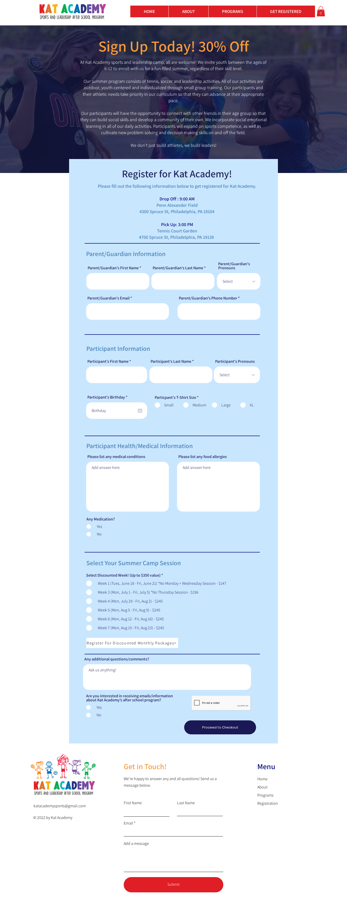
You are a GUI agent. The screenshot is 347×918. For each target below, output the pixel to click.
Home (262, 779)
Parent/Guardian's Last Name (178, 268)
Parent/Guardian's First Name (113, 268)
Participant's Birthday (108, 397)
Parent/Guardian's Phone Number (208, 298)
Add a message (136, 844)
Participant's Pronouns (235, 361)
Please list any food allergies (202, 457)
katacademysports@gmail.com (60, 806)
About (262, 787)
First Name (133, 803)
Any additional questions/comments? (116, 659)
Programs (265, 795)
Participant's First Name (108, 361)
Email (128, 823)
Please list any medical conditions (116, 457)
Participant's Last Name (171, 361)
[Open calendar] (140, 411)
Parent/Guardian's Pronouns (234, 266)
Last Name (186, 803)
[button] (286, 11)
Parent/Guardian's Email (108, 298)
